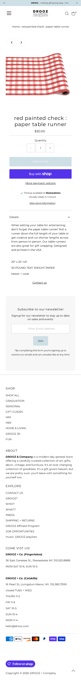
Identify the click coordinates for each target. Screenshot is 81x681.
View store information (42, 203)
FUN (8, 439)
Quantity (40, 140)
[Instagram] (12, 655)
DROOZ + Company (43, 673)
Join (40, 340)
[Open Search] (67, 13)
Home (16, 26)
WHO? (10, 503)
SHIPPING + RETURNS (20, 520)
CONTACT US (14, 492)
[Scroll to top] (73, 670)
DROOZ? (12, 498)
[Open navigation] (9, 13)
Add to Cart (40, 161)
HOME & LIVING (16, 428)
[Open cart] (73, 13)
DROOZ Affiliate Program (23, 525)
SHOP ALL (12, 395)
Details (14, 217)
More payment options (40, 183)
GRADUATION (15, 400)
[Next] (21, 42)
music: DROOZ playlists (21, 536)
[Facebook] (7, 655)
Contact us (39, 283)
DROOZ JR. (13, 433)
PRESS (10, 514)
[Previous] (12, 42)
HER (8, 422)
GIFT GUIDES (14, 411)
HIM (8, 417)
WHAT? (11, 509)
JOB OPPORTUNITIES (20, 531)
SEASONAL (13, 406)
